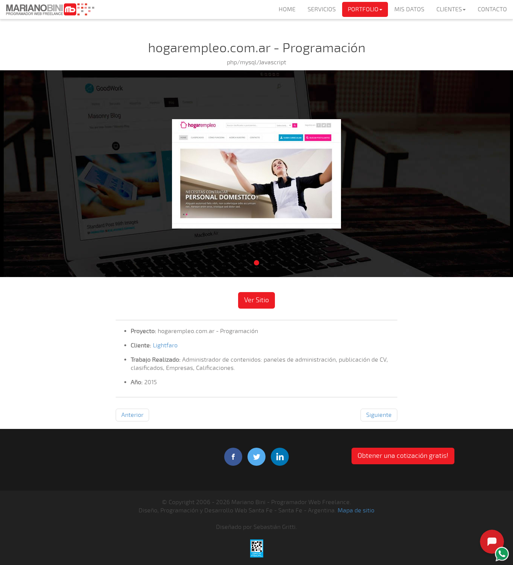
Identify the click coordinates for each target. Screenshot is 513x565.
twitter (256, 457)
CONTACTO (492, 9)
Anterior (132, 415)
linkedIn (280, 457)
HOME (287, 9)
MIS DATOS (409, 9)
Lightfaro (165, 345)
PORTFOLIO (363, 9)
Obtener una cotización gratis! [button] (403, 455)
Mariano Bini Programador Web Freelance (50, 9)
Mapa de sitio (356, 510)
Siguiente (379, 415)
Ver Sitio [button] (256, 300)
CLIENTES (449, 9)
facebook (233, 457)
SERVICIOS (322, 9)
